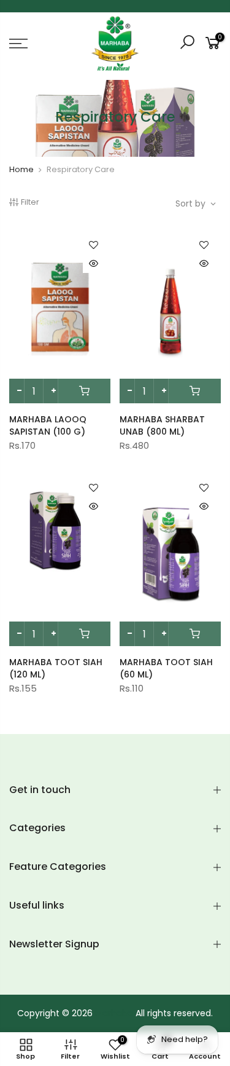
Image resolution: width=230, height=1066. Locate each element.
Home (21, 169)
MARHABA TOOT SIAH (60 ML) (166, 668)
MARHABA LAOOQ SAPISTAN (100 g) (47, 425)
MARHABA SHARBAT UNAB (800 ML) (162, 425)
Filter (30, 202)
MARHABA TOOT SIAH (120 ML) (55, 668)
